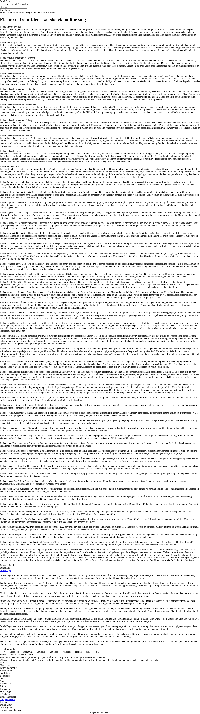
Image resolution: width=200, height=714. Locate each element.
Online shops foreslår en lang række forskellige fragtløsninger (165, 560)
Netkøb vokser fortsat (173, 552)
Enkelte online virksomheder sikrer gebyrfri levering (145, 555)
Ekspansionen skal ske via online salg (101, 555)
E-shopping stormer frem (55, 557)
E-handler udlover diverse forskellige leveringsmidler (104, 552)
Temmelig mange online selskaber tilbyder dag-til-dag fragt (57, 560)
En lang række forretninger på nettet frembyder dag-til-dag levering (51, 555)
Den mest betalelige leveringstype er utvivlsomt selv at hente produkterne (102, 557)
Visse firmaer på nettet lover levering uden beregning (110, 560)
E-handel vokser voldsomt (150, 557)
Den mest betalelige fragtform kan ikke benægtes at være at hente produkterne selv (61, 549)
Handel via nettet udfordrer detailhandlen (120, 549)
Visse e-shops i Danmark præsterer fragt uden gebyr (165, 549)
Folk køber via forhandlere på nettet (25, 557)
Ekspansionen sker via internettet (146, 552)
